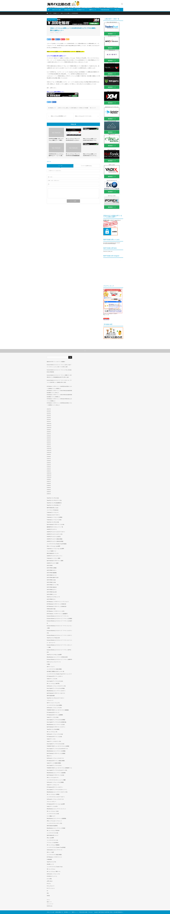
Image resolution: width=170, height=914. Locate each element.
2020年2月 (49, 444)
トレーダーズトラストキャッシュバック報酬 (56, 779)
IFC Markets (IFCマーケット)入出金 (54, 736)
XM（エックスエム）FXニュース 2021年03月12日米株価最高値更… (73, 154)
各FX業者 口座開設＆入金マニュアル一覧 (55, 671)
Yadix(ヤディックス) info (52, 678)
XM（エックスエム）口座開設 (53, 794)
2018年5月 (49, 485)
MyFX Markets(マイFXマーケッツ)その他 (55, 524)
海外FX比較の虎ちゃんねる (52, 507)
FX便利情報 (49, 859)
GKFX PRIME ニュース (52, 594)
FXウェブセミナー (51, 885)
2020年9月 (49, 429)
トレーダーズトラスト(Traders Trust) (54, 866)
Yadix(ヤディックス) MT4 (52, 806)
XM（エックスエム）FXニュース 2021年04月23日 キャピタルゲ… (73, 139)
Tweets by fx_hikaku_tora (107, 251)
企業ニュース (68, 107)
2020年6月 (49, 435)
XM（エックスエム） (52, 19)
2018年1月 (49, 493)
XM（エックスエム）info (52, 731)
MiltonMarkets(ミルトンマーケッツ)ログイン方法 (57, 791)
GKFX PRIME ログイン (52, 589)
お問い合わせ (49, 881)
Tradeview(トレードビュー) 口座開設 (54, 517)
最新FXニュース (92, 9)
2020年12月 (49, 423)
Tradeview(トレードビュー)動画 (53, 558)
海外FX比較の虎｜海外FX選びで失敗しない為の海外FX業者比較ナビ (111, 912)
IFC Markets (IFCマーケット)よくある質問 (56, 804)
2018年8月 (49, 479)
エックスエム (63, 107)
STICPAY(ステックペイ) (52, 876)
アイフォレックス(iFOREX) (52, 842)
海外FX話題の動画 (51, 695)
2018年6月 (49, 483)
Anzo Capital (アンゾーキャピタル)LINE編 (55, 688)
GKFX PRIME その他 (51, 582)
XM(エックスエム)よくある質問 (53, 546)
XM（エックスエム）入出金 (52, 811)
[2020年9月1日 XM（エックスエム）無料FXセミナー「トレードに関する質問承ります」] (56, 147)
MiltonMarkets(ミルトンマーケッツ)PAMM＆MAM (57, 657)
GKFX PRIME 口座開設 (52, 567)
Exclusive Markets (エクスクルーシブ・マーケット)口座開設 (59, 618)
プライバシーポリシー (51, 801)
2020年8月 (49, 431)
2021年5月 (49, 413)
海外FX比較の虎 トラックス (53, 553)
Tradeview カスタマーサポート (53, 514)
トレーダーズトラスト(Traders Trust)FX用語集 (56, 543)
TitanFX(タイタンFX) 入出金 (53, 498)
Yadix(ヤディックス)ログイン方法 (54, 741)
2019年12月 (49, 448)
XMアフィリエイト (51, 666)
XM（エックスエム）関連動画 (53, 844)
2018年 (72, 107)
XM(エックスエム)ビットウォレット (54, 820)
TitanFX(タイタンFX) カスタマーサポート (55, 698)
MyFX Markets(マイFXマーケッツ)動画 (55, 560)
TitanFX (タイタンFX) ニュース (53, 596)
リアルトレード (50, 700)
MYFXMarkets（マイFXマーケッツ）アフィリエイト (58, 601)
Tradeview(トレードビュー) (52, 512)
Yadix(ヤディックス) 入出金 (52, 717)
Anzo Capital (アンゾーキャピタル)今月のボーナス (57, 748)
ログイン (48, 899)
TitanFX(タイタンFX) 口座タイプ (54, 505)
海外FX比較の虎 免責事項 (52, 825)
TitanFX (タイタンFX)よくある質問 (54, 654)
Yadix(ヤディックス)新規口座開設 (54, 763)
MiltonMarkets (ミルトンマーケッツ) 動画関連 (56, 818)
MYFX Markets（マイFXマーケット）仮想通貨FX (57, 613)
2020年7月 (49, 433)
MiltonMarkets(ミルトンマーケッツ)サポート (56, 690)
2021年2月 (49, 419)
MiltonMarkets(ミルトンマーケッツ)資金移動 (56, 772)
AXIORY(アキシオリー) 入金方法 (53, 536)
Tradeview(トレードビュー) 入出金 (54, 519)
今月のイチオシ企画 (56, 9)
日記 (48, 893)
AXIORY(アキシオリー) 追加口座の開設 (55, 541)
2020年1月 (49, 446)
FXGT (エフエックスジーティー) (53, 661)
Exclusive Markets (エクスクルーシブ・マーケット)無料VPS (59, 659)
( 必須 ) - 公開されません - (54, 180)
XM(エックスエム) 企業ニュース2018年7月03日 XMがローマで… (90, 139)
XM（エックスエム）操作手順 (53, 683)
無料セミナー (76, 107)
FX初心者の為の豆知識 (105, 10)
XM (59, 107)
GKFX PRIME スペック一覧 (52, 584)
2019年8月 (49, 456)
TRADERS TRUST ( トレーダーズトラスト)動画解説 (58, 710)
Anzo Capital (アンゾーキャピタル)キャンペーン (57, 789)
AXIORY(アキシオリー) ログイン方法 (54, 534)
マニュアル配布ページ (51, 551)
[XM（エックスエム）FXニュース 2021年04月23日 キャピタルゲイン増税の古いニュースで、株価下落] (73, 132)
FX (47, 890)
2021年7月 (49, 409)
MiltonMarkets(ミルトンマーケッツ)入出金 (56, 724)
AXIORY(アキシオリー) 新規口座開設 (54, 539)
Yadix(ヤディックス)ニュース (53, 784)
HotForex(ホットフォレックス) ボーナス (55, 758)
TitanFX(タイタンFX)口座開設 (53, 729)
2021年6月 (49, 411)
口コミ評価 (49, 878)
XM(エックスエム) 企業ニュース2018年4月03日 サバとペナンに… (90, 154)
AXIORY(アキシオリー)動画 (52, 563)
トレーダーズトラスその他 (52, 832)
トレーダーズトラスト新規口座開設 (54, 854)
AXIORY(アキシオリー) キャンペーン (54, 555)
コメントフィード (50, 903)
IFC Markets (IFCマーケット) (53, 712)
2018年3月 (49, 489)
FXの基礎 (86, 107)
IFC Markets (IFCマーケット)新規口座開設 (56, 760)
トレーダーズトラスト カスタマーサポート (56, 796)
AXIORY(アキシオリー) (52, 529)
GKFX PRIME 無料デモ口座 (52, 577)
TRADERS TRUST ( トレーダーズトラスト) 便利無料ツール (59, 767)
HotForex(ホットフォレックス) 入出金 (55, 734)
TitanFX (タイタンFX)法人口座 (53, 637)
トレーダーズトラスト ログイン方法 (54, 823)
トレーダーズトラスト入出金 (53, 813)
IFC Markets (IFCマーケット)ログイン (55, 787)
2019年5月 (49, 462)
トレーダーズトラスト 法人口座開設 (54, 705)
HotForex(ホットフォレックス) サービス (55, 799)
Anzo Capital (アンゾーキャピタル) (54, 765)
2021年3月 (49, 417)
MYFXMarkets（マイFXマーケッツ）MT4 (55, 611)
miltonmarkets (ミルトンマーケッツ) (54, 849)
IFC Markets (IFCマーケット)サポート (55, 676)
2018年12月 (49, 473)
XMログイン (49, 755)
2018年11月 (49, 475)
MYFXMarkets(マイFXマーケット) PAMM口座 (56, 604)
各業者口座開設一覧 (68, 9)
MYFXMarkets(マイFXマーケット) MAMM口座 (56, 606)
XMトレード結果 (50, 852)
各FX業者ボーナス (80, 9)
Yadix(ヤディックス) (51, 738)
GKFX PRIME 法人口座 (52, 591)
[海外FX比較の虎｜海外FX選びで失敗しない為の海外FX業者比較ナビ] (63, 3)
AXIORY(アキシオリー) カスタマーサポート (56, 531)
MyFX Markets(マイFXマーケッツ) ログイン (56, 726)
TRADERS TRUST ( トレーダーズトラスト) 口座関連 (58, 746)
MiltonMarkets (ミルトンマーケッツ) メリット (56, 808)
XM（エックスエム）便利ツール (53, 871)
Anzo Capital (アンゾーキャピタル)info (55, 681)
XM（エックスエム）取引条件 (53, 830)
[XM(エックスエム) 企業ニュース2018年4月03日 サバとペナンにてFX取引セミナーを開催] (90, 147)
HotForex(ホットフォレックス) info (54, 707)
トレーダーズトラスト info (52, 840)
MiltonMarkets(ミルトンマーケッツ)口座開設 (56, 751)
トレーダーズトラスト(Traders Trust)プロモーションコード (59, 673)
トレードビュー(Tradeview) (52, 510)
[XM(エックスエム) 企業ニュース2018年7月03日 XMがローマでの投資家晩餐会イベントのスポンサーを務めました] (90, 132)
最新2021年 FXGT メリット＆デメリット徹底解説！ (56, 361)
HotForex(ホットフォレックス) (53, 873)
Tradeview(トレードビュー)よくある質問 (55, 548)
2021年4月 (49, 415)
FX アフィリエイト (51, 888)
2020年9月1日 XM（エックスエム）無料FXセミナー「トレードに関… (56, 154)
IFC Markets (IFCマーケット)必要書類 (55, 714)
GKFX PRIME (50, 565)
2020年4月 (49, 440)
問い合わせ (117, 9)
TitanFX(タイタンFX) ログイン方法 (54, 500)
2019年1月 (49, 471)
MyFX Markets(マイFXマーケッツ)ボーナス (56, 693)
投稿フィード (49, 901)
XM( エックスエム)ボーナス (52, 777)
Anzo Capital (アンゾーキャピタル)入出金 (55, 743)
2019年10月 (49, 452)
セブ (83, 107)
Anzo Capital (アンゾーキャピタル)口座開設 (56, 719)
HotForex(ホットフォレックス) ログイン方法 (56, 685)
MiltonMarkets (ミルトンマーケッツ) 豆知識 (56, 828)
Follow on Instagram (121, 263)
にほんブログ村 (106, 314)
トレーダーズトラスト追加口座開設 (54, 669)
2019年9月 (49, 454)
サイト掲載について (51, 816)
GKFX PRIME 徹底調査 (52, 572)
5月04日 (80, 107)
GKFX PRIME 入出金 (51, 579)
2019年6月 (49, 460)
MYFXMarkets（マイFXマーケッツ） (54, 857)
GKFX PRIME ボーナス (52, 575)
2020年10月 (49, 427)
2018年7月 (49, 481)
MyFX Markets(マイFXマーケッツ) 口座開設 (56, 753)
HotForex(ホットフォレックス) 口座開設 (55, 782)
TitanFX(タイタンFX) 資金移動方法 (54, 502)
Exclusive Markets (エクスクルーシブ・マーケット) (57, 616)
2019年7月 (49, 458)
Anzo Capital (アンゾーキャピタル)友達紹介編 (56, 722)
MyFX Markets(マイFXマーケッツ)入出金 (55, 775)
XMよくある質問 (50, 837)
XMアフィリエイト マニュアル (53, 702)
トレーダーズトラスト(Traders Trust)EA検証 (56, 847)
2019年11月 (49, 450)
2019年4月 (49, 464)
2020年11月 (49, 425)
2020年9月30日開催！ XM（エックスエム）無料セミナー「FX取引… (56, 139)
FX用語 (48, 664)
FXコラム (49, 883)
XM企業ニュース (58, 32)
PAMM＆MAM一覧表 (51, 608)
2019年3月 (49, 466)
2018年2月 (49, 491)
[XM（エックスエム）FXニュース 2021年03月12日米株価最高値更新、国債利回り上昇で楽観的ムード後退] (73, 147)
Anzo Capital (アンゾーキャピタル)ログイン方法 (57, 770)
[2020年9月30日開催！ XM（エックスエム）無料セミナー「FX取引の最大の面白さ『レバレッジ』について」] (56, 132)
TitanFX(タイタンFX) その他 (53, 522)
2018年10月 (49, 477)
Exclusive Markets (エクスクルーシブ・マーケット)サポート (59, 635)
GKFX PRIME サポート (52, 570)
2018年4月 (49, 487)
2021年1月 (49, 421)
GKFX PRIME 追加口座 (52, 587)
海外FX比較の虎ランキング (52, 835)
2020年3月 (49, 442)
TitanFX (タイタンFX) (51, 861)
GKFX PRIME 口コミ (51, 599)
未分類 (48, 895)
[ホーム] (48, 10)
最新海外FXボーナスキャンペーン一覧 (55, 526)
